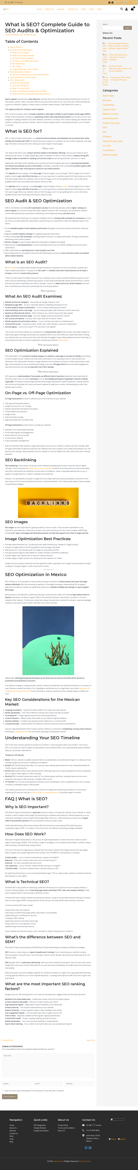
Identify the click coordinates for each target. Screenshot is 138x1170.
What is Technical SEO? (21, 88)
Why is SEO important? (20, 83)
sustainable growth (21, 731)
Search (105, 24)
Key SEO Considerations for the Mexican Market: (30, 75)
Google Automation (41, 1131)
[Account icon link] (126, 9)
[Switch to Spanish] (129, 2)
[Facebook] (109, 3)
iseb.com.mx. (58, 1161)
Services (60, 9)
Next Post (91, 1040)
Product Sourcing (111, 123)
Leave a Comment (12, 35)
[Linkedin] (112, 3)
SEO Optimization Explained (22, 58)
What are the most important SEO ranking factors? (31, 94)
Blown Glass (108, 95)
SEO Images (16, 66)
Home (39, 9)
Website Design (110, 154)
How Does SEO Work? (20, 86)
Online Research (110, 118)
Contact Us (73, 9)
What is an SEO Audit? (20, 53)
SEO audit (11, 268)
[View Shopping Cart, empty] (132, 9)
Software (107, 136)
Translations (109, 150)
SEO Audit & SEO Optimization (21, 50)
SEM (105, 127)
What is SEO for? (16, 47)
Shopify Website (40, 1128)
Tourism (107, 145)
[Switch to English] (120, 2)
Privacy (81, 1161)
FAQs (83, 9)
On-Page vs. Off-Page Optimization (25, 61)
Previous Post (6, 1040)
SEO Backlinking (18, 64)
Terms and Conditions (66, 1128)
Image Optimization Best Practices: (25, 69)
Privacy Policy (63, 1125)
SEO (21, 35)
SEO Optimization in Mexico (20, 72)
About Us (49, 9)
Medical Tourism (111, 113)
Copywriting (108, 104)
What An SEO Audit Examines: (23, 55)
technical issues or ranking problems (44, 792)
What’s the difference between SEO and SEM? (29, 91)
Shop (91, 9)
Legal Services (109, 109)
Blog (99, 9)
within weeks (63, 340)
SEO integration (40, 1125)
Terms (88, 1161)
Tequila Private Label (113, 141)
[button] (121, 9)
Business (107, 100)
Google (64, 186)
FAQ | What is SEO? (17, 80)
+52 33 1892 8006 (92, 1130)
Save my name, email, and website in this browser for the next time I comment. (34, 1091)
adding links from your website (40, 468)
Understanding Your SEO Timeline (23, 77)
